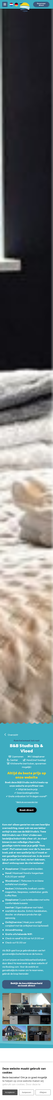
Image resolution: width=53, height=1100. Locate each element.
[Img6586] (14, 1033)
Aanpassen (26, 1092)
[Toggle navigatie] (5, 4)
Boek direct (27, 810)
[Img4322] (26, 1008)
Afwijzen (43, 1092)
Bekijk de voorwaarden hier (27, 802)
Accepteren (10, 1092)
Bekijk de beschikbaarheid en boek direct (26, 984)
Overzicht (12, 734)
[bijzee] (26, 9)
